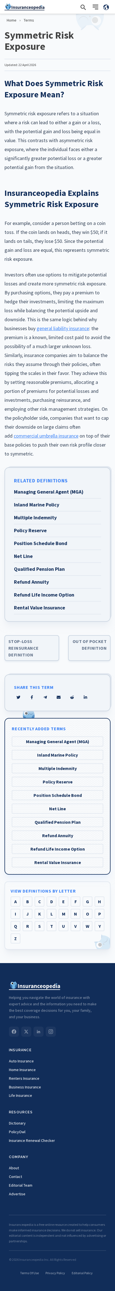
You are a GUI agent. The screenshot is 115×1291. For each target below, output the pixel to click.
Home (11, 20)
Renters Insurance (24, 1078)
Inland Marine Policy (57, 755)
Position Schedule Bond (57, 795)
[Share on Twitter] (18, 697)
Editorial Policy (82, 1273)
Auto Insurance (21, 1061)
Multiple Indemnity (58, 768)
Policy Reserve (58, 782)
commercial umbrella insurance (46, 436)
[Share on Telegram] (45, 697)
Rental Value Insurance (57, 862)
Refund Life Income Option (57, 849)
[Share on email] (72, 697)
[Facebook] (14, 1032)
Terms (29, 20)
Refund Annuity (57, 835)
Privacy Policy (55, 1273)
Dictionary (17, 1123)
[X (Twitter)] (26, 1032)
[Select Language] (106, 7)
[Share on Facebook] (31, 697)
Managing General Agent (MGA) (57, 741)
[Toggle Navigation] (95, 7)
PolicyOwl (17, 1131)
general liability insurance (63, 328)
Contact (15, 1176)
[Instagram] (51, 1032)
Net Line (57, 808)
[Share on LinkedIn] (85, 697)
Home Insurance (22, 1069)
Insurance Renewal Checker (32, 1140)
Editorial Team (20, 1185)
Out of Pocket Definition (90, 645)
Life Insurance (20, 1095)
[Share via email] (58, 697)
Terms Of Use (29, 1273)
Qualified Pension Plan (58, 822)
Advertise (17, 1193)
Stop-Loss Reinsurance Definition (23, 648)
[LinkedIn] (38, 1032)
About (14, 1167)
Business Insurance (25, 1087)
